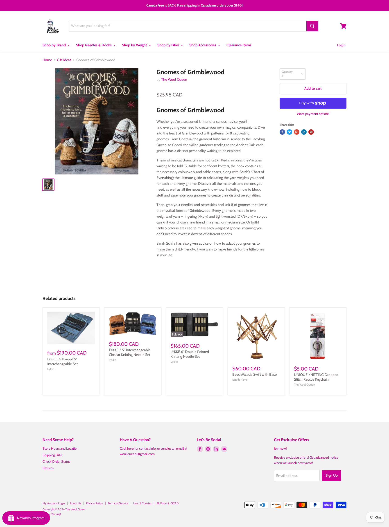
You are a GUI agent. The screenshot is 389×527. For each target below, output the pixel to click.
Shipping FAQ (52, 455)
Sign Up (332, 475)
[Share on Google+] (296, 132)
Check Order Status (56, 462)
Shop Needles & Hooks (94, 45)
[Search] (312, 26)
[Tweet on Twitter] (289, 132)
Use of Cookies (142, 503)
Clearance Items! (239, 45)
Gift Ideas (64, 60)
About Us (75, 503)
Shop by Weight (135, 45)
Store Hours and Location (60, 449)
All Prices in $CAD (167, 503)
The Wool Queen (174, 79)
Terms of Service (118, 503)
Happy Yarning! (52, 514)
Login (341, 45)
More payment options (313, 114)
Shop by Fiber (168, 45)
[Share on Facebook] (282, 132)
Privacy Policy (94, 503)
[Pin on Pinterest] (311, 132)
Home (47, 60)
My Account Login (54, 503)
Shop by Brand (55, 45)
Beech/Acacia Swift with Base (254, 374)
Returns (48, 468)
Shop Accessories (203, 45)
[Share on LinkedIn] (304, 132)
